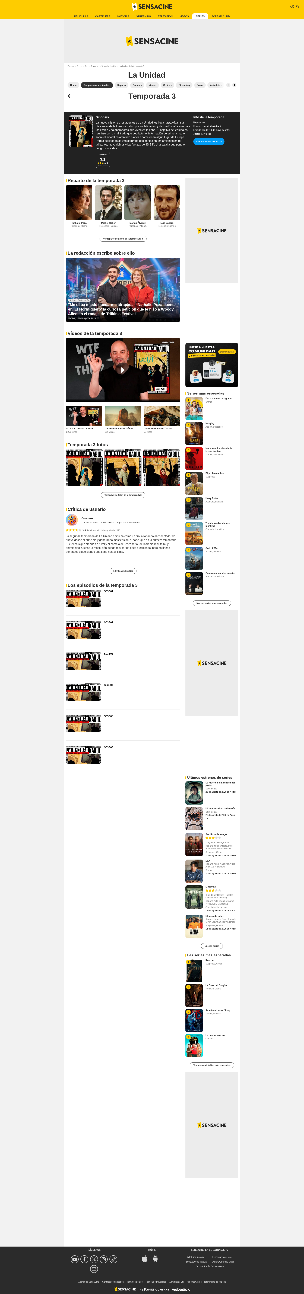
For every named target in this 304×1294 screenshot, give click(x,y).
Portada (71, 66)
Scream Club (221, 16)
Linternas (210, 886)
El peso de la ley (214, 916)
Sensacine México (206, 1266)
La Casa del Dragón (216, 985)
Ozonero (87, 518)
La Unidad (103, 66)
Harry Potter (211, 498)
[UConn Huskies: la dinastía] (194, 818)
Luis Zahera (166, 223)
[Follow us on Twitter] (94, 1259)
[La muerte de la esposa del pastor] (194, 793)
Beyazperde (192, 1261)
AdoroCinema (220, 1261)
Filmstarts (218, 1257)
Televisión (165, 16)
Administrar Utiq (177, 1282)
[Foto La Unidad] (84, 467)
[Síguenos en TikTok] (113, 1259)
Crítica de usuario (87, 509)
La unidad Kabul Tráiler (119, 428)
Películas (81, 16)
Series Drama (90, 66)
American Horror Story (217, 1010)
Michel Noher (108, 223)
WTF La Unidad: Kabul (79, 428)
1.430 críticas (107, 522)
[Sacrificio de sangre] (194, 844)
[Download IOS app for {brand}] (146, 1258)
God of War (211, 548)
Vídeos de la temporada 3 (95, 333)
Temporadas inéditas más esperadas (211, 1065)
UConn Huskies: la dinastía (220, 808)
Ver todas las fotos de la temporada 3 (123, 495)
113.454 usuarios (90, 522)
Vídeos (184, 16)
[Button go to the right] (234, 85)
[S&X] (194, 871)
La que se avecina (215, 1035)
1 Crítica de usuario (123, 571)
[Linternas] (194, 897)
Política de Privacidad (156, 1282)
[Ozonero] (72, 520)
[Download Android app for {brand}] (157, 1258)
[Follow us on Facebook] (84, 1259)
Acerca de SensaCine (88, 1282)
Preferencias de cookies (214, 1282)
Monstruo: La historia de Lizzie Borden (218, 449)
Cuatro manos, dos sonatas (220, 573)
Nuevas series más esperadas (212, 603)
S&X (207, 861)
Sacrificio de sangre (216, 834)
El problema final (214, 473)
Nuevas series (212, 946)
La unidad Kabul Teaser (158, 428)
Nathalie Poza (79, 223)
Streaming (143, 16)
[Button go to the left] (228, 85)
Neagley (209, 423)
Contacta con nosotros (113, 1282)
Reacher (209, 960)
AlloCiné (192, 1257)
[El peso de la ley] (194, 926)
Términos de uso (135, 1282)
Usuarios (103, 154)
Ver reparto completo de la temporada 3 (123, 239)
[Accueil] (152, 6)
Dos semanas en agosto (218, 398)
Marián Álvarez (137, 223)
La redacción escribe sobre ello (101, 253)
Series (200, 16)
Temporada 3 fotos (88, 444)
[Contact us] (94, 1269)
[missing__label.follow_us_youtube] (75, 1259)
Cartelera (102, 16)
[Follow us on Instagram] (104, 1259)
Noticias (123, 16)
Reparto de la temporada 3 (96, 180)
